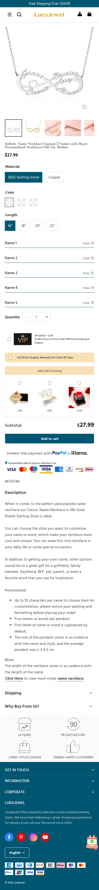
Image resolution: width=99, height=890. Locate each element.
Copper (54, 177)
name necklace (71, 678)
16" (10, 225)
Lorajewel (19, 882)
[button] (9, 14)
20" (37, 225)
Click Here (14, 678)
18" (23, 225)
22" (52, 225)
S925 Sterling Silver (23, 177)
